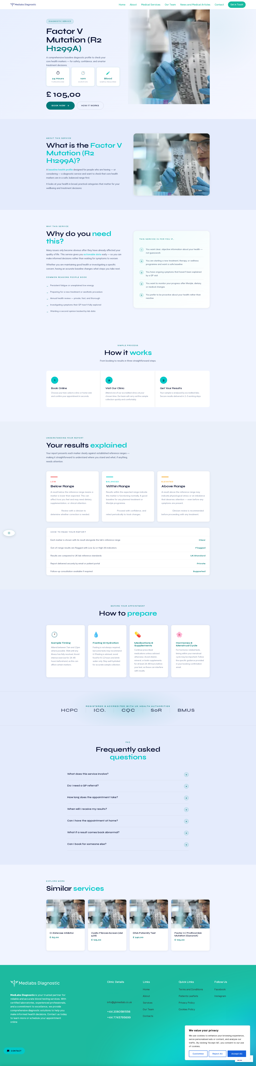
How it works (90, 105)
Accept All (236, 1053)
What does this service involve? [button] (127, 774)
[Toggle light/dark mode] (9, 533)
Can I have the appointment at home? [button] (127, 821)
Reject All (217, 1053)
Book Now (58, 105)
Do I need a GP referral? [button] (127, 786)
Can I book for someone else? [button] (127, 844)
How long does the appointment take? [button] (127, 798)
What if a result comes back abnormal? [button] (127, 833)
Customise (198, 1053)
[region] (217, 1042)
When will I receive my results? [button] (127, 809)
